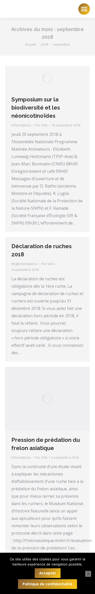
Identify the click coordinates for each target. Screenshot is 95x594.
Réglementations (24, 263)
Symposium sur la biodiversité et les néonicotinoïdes (35, 107)
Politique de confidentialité (47, 584)
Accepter (47, 573)
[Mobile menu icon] (84, 9)
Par (41, 125)
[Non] (88, 574)
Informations (21, 125)
